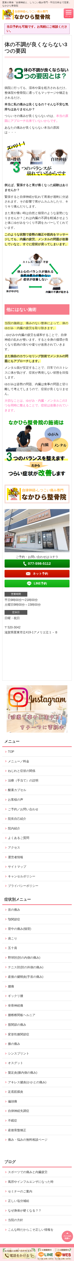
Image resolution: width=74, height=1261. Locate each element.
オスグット (15, 1063)
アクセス (14, 847)
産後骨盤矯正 (17, 1130)
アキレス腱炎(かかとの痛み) (27, 1082)
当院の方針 (15, 1220)
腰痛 (11, 986)
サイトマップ (17, 866)
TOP (11, 751)
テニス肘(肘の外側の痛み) (25, 967)
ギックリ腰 (15, 995)
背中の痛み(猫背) (19, 928)
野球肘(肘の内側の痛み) (24, 957)
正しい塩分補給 (18, 1200)
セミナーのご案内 (20, 1191)
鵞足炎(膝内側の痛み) (22, 1072)
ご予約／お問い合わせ (23, 809)
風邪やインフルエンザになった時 (31, 1181)
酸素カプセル (17, 790)
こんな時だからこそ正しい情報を (31, 1229)
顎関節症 (14, 919)
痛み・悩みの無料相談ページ (27, 1139)
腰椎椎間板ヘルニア (21, 1015)
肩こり (12, 938)
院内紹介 (14, 828)
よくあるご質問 (18, 837)
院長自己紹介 (17, 818)
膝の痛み (14, 1043)
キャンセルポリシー (21, 876)
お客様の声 (15, 799)
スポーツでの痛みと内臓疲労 (27, 1172)
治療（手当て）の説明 (23, 780)
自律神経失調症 (18, 1110)
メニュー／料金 (18, 761)
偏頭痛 (12, 1101)
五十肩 (12, 948)
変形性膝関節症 (18, 1034)
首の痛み (14, 909)
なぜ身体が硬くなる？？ (24, 1210)
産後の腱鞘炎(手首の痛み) (25, 976)
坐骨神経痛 (15, 1005)
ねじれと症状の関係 (21, 770)
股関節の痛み (17, 1024)
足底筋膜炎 (15, 1091)
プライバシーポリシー (23, 885)
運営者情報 (15, 857)
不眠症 (12, 1120)
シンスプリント (18, 1053)
